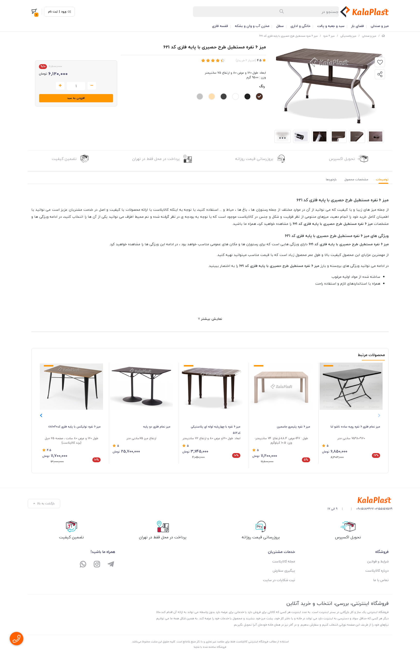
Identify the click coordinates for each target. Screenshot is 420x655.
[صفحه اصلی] (383, 36)
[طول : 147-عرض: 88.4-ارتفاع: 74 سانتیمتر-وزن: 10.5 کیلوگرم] (281, 386)
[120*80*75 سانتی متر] (351, 386)
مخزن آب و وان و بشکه (252, 26)
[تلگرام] (110, 565)
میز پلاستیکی (348, 36)
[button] (41, 415)
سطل (280, 26)
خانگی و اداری (300, 26)
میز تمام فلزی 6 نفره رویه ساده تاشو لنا (355, 426)
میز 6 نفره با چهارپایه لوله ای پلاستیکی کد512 (215, 430)
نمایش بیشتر (211, 319)
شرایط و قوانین (378, 561)
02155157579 (383, 508)
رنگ (262, 86)
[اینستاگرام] (97, 565)
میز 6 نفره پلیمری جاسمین (293, 426)
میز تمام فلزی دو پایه (156, 426)
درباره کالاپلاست (377, 571)
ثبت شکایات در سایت (279, 580)
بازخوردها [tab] (331, 179)
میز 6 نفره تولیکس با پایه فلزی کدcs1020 (74, 426)
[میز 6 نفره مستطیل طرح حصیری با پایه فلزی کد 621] (359, 500)
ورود (63, 11)
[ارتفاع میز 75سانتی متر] (141, 386)
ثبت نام (53, 11)
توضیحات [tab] (382, 179)
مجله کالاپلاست (283, 561)
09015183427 (365, 508)
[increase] (60, 86)
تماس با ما (381, 580)
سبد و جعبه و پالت (330, 26)
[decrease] (92, 86)
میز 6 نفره (329, 36)
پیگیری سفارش (284, 571)
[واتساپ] (83, 565)
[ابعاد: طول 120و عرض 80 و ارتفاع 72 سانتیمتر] (211, 386)
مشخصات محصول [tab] (356, 179)
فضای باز (357, 26)
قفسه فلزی (220, 26)
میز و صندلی (380, 26)
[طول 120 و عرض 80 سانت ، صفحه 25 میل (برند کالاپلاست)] (71, 386)
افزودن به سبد (76, 98)
